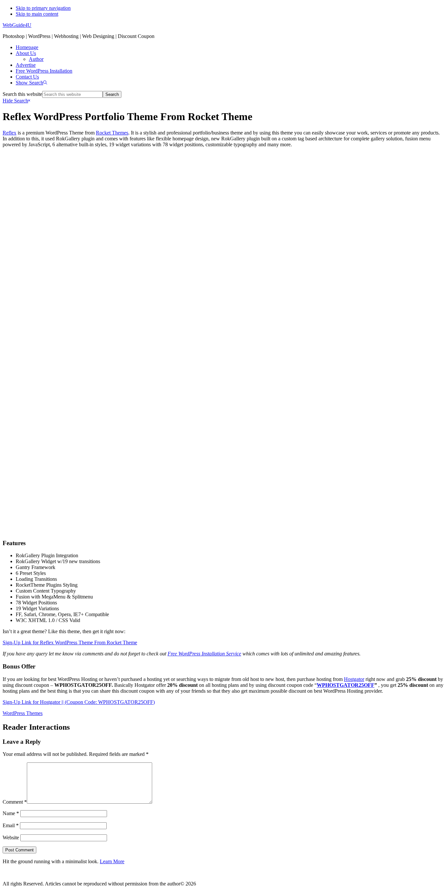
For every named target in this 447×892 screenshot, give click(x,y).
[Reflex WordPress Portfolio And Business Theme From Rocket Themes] (223, 328)
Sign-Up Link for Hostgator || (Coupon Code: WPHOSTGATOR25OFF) (79, 702)
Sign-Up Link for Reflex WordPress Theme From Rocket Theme (70, 642)
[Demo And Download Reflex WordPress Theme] (223, 521)
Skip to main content (37, 14)
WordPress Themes (23, 713)
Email (11, 825)
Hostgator (354, 679)
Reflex (9, 132)
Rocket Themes (112, 132)
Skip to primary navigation (43, 8)
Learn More (112, 861)
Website (11, 837)
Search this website (22, 94)
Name (11, 813)
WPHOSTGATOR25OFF (345, 685)
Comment (15, 802)
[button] (31, 82)
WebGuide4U (17, 25)
